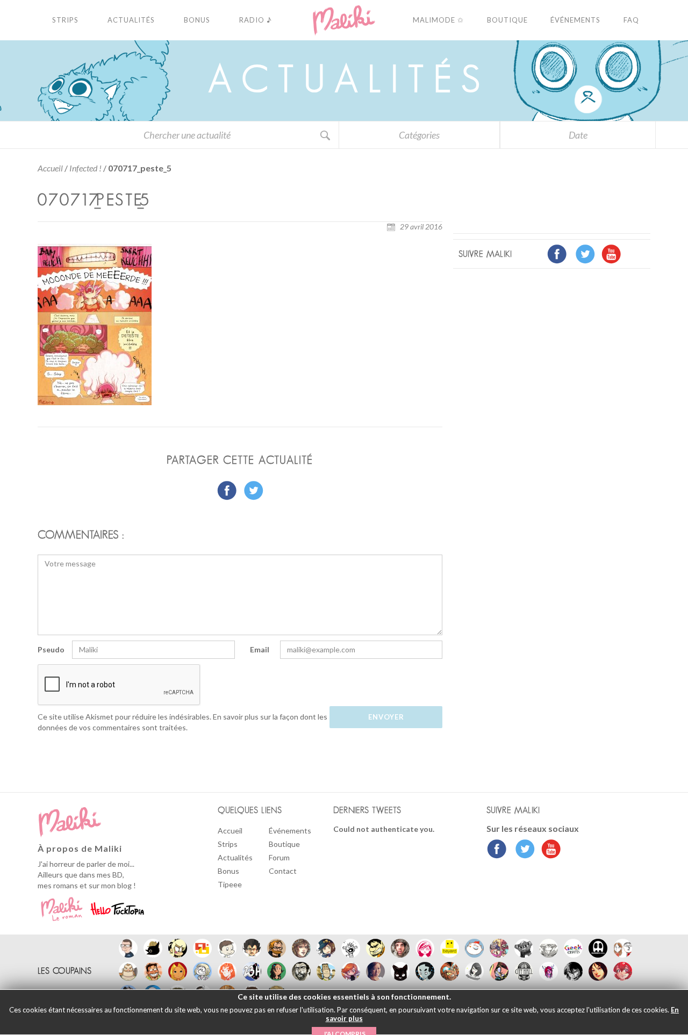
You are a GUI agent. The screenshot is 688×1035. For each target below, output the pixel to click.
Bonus (228, 870)
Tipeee (230, 884)
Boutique (284, 844)
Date (578, 135)
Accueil (50, 168)
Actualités (235, 857)
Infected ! (85, 168)
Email (259, 649)
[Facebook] (496, 850)
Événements (290, 830)
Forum (279, 857)
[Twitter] (522, 850)
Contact (283, 870)
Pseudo (51, 649)
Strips (228, 844)
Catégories (419, 135)
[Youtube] (548, 850)
